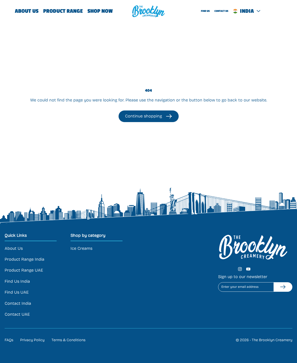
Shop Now (100, 11)
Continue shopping (143, 116)
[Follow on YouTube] (248, 269)
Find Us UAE (17, 292)
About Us (27, 11)
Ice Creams (81, 248)
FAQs (9, 340)
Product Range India (24, 259)
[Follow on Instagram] (240, 269)
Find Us (205, 11)
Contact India (18, 303)
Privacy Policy (32, 340)
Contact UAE (17, 314)
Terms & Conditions (68, 340)
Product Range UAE (24, 270)
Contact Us (221, 11)
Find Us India (17, 281)
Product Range (63, 11)
